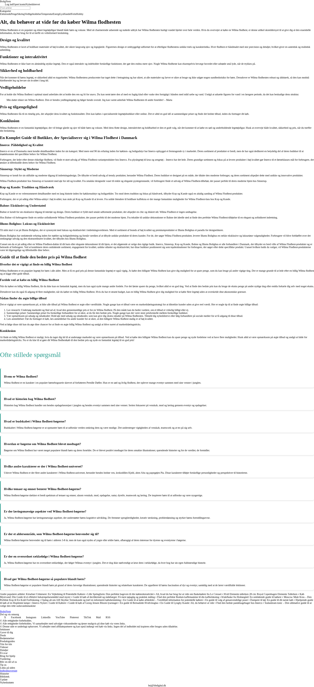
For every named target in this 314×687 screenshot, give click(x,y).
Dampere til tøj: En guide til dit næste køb (271, 600)
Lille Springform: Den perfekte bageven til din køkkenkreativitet (120, 594)
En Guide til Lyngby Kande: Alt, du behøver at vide (187, 603)
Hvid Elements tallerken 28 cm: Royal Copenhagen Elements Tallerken (260, 594)
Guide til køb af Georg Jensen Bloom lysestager (93, 603)
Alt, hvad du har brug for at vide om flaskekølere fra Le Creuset (188, 594)
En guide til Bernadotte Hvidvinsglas (139, 603)
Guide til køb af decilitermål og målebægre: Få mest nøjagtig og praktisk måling (114, 597)
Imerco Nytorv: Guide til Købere (49, 603)
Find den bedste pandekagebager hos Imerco (239, 603)
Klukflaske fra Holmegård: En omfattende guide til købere (251, 597)
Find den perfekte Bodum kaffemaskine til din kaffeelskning (188, 597)
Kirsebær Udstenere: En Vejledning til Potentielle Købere (55, 594)
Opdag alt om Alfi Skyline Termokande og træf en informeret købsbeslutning (81, 600)
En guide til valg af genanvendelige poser (226, 600)
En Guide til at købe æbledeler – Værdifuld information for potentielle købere (163, 600)
